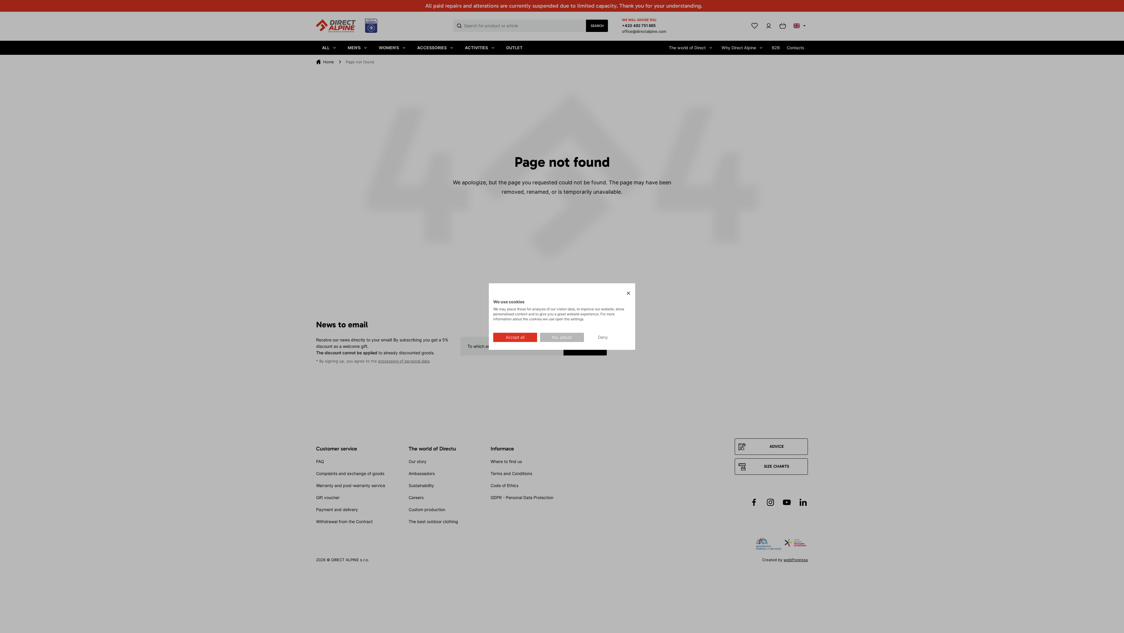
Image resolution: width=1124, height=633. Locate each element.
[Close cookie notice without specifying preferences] (628, 293)
